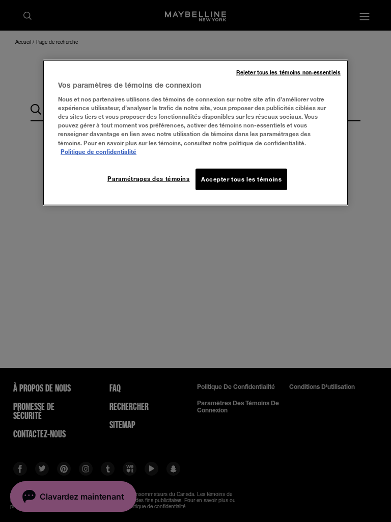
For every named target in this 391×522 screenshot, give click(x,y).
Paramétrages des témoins (148, 178)
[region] (195, 132)
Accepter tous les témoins (241, 178)
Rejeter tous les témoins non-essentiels (288, 72)
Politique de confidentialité (98, 151)
